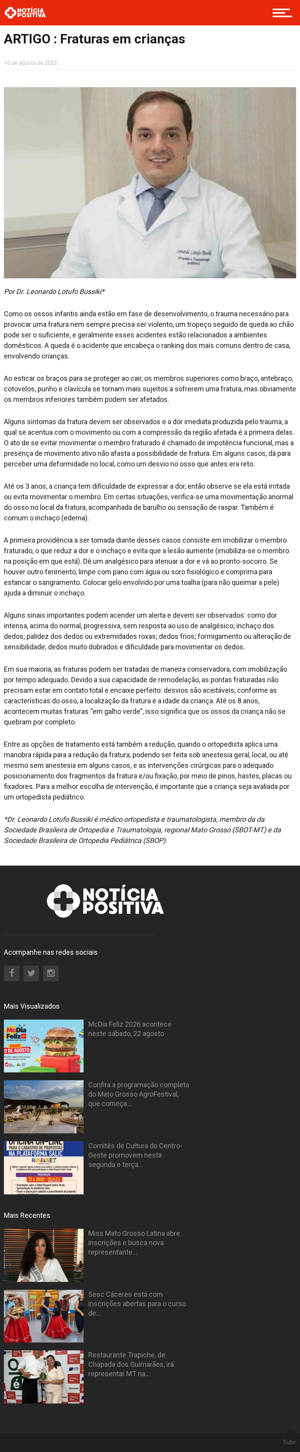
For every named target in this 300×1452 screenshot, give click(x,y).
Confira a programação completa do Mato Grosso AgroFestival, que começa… (138, 1094)
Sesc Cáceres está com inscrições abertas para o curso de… (137, 1303)
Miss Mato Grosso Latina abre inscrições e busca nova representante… (134, 1242)
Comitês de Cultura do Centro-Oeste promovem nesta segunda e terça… (135, 1155)
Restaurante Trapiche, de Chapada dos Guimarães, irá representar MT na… (131, 1364)
